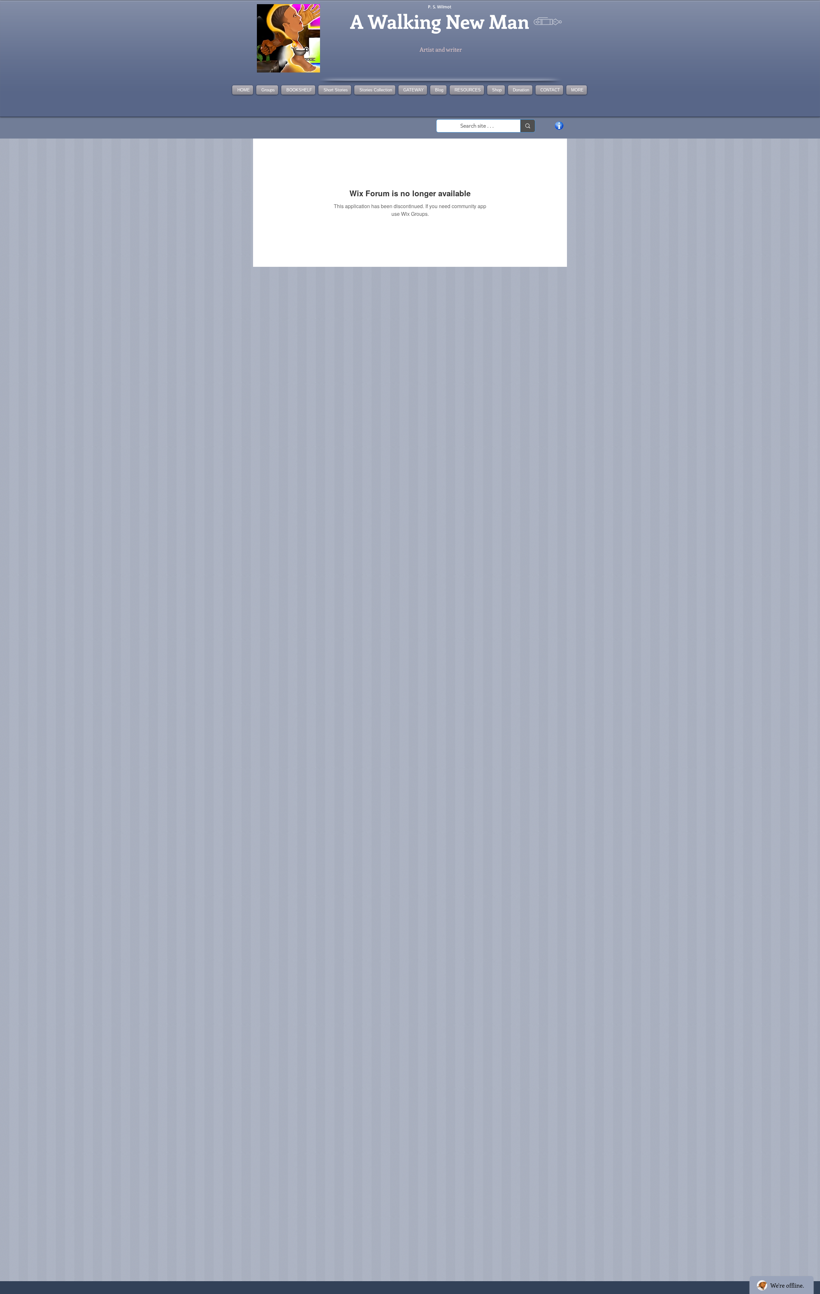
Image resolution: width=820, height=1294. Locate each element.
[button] (375, 90)
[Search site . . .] (527, 126)
